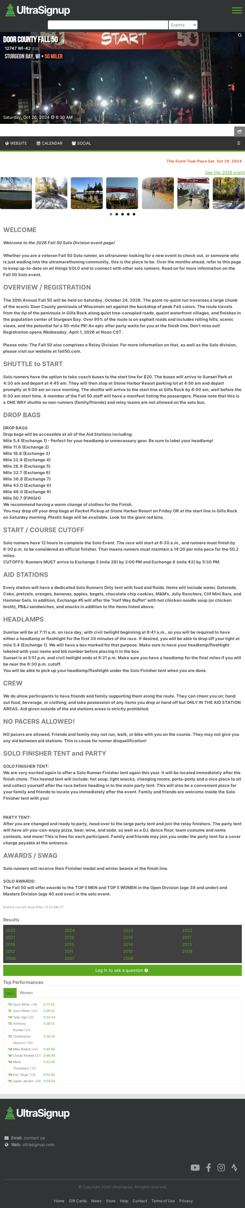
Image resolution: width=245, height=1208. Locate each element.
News (96, 1200)
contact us (34, 1137)
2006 (128, 958)
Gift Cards (78, 1200)
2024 (69, 930)
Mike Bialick (22, 1049)
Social (83, 143)
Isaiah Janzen (23, 1081)
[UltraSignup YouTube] (195, 1167)
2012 (10, 951)
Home (59, 1200)
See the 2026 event (225, 172)
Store (110, 1200)
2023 (128, 930)
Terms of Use (163, 1200)
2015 (69, 944)
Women (26, 992)
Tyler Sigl (19, 1017)
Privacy (186, 1200)
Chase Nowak (23, 1055)
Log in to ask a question (120, 970)
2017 (186, 937)
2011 (68, 951)
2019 (69, 937)
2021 (10, 937)
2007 (69, 958)
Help (124, 1200)
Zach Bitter (21, 1004)
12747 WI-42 (18, 48)
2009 (187, 951)
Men (10, 993)
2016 (10, 944)
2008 (10, 958)
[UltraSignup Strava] (234, 1167)
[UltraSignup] (37, 9)
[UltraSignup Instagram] (221, 1167)
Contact (140, 1200)
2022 (187, 930)
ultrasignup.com (38, 1144)
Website (18, 143)
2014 (128, 944)
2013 (187, 944)
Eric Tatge (20, 1074)
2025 (10, 930)
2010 (128, 951)
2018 (128, 937)
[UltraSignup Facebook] (209, 1167)
